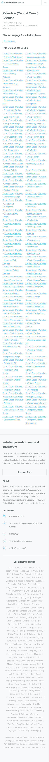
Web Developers (33, 180)
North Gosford (13, 674)
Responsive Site (10, 363)
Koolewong (17, 644)
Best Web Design (11, 94)
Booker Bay (10, 581)
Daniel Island (13, 604)
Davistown (25, 604)
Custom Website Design (13, 164)
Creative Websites (11, 150)
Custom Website (10, 170)
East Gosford (12, 611)
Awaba (35, 571)
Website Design (33, 333)
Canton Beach (19, 588)
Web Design (32, 150)
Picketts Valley (31, 681)
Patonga (20, 677)
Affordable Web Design (13, 57)
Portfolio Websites (11, 340)
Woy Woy (11, 724)
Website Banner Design (36, 260)
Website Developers (35, 360)
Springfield (34, 694)
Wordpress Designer (35, 397)
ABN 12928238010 (16, 516)
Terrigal (20, 701)
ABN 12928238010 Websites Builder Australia (18, 744)
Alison (31, 568)
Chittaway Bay (37, 594)
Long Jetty (33, 651)
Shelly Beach (34, 691)
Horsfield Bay (31, 631)
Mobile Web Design (12, 313)
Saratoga (23, 691)
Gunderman (24, 624)
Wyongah (12, 731)
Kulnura (27, 644)
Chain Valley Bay (32, 591)
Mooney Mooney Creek (32, 664)
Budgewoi (29, 581)
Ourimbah (25, 674)
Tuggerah (12, 707)
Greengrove (12, 624)
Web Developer (33, 173)
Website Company (34, 273)
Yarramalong (23, 731)
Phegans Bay (17, 681)
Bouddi (20, 581)
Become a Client (24, 472)
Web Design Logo (34, 117)
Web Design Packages (36, 130)
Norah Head (16, 671)
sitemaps (41, 741)
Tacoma (26, 697)
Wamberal (34, 714)
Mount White (22, 667)
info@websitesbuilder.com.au (20, 541)
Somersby (14, 694)
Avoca (15, 571)
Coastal (24, 568)
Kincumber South (25, 641)
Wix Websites (32, 390)
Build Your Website (11, 117)
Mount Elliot (10, 667)
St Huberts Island (36, 687)
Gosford (26, 621)
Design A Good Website (13, 177)
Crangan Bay (24, 601)
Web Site (30, 233)
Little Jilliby (10, 651)
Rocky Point (22, 687)
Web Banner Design (35, 64)
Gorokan (17, 621)
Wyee (33, 724)
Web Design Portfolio (35, 137)
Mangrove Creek (15, 657)
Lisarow (38, 647)
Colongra (37, 598)
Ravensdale (10, 687)
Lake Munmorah (14, 647)
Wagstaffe (14, 714)
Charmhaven (11, 594)
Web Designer (32, 157)
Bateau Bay (18, 574)
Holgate (20, 631)
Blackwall (16, 578)
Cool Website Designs (13, 137)
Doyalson (10, 608)
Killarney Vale (12, 637)
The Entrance (30, 701)
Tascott (12, 701)
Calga (8, 588)
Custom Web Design (12, 157)
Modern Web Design (12, 327)
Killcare (23, 637)
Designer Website (11, 190)
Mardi (23, 661)
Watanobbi (22, 717)
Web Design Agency (35, 84)
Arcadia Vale (25, 571)
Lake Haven (38, 644)
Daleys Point (37, 601)
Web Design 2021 (34, 77)
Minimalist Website (11, 307)
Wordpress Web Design (36, 403)
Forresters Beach (35, 614)
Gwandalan (36, 624)
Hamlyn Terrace (34, 627)
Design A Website (11, 183)
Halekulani (12, 627)
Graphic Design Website (13, 287)
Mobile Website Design (13, 320)
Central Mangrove (16, 591)
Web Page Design (34, 213)
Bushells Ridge (34, 584)
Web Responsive (34, 227)
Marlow (30, 661)
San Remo (13, 691)
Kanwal (23, 634)
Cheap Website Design (13, 130)
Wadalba (38, 711)
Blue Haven (36, 578)
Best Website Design (12, 110)
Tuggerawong (23, 707)
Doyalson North (22, 608)
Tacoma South (37, 697)
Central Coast (8, 54)
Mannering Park (12, 661)
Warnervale (11, 717)
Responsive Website (12, 390)
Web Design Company (36, 110)
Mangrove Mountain (32, 657)
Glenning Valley (26, 617)
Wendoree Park (35, 717)
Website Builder (33, 267)
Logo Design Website (12, 300)
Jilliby (41, 631)
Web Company (33, 70)
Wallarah (24, 714)
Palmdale (19, 54)
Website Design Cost (35, 307)
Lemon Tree (27, 647)
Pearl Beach (31, 677)
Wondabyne (25, 721)
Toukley (37, 704)
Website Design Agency (36, 280)
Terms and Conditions (38, 747)
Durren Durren (36, 608)
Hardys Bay (10, 631)
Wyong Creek (35, 727)
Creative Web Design (12, 144)
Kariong (32, 634)
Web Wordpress (33, 240)
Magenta (37, 654)
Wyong (25, 727)
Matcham (39, 661)
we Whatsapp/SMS (17, 548)
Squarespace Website (36, 57)
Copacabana (11, 601)
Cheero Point (23, 594)
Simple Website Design (13, 397)
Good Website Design (13, 280)
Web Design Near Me (35, 124)
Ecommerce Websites (13, 253)
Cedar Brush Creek (34, 588)
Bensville (28, 574)
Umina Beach (11, 711)
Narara (32, 667)
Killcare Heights (35, 637)
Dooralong (36, 604)
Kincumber (11, 641)
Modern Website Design (13, 333)
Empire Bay (24, 611)
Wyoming (16, 727)
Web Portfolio (32, 220)
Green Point (36, 621)
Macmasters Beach (24, 654)
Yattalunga (35, 731)
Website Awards (33, 253)
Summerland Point (13, 697)
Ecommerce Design (12, 197)
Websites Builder (34, 383)
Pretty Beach (34, 684)
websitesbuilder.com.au (14, 3)
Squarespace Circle (12, 420)
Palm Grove (36, 674)
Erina (34, 611)
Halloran (22, 627)
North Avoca (37, 671)
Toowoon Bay (26, 704)
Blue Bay (26, 578)
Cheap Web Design (12, 124)
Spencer (24, 694)
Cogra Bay (27, 598)
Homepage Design (11, 293)
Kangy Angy (13, 634)
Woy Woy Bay (23, 724)
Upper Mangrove (26, 711)
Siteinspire (8, 403)
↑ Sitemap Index (8, 41)
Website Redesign (34, 377)
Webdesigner (32, 247)
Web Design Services (35, 144)
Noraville (26, 671)
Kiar (38, 634)
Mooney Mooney (14, 664)
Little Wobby (22, 651)
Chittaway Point (14, 598)
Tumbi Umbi (36, 707)
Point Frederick (21, 684)
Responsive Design (12, 357)
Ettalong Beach (20, 614)
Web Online (31, 207)
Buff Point (22, 584)
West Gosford (12, 721)
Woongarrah (37, 721)
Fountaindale (12, 617)
